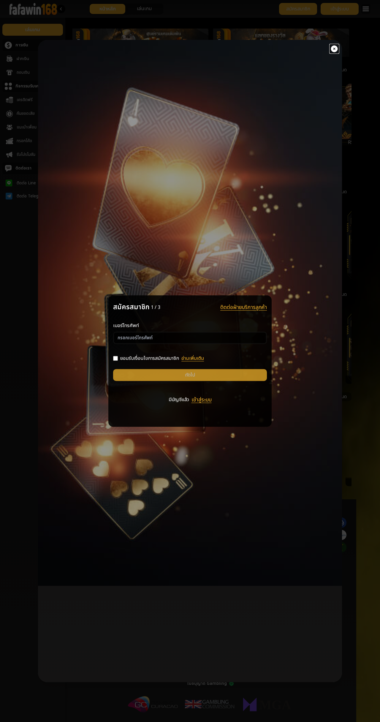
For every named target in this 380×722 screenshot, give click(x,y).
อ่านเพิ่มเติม (192, 358)
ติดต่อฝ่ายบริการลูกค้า (243, 307)
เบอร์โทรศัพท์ (126, 325)
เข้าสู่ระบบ (201, 400)
